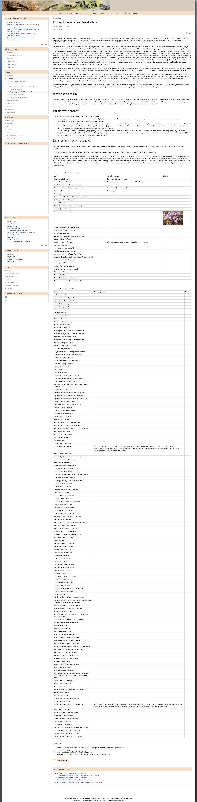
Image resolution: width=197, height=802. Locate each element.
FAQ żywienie (11, 257)
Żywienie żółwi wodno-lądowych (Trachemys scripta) (74, 780)
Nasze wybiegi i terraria (15, 135)
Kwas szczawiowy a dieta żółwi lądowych (21, 86)
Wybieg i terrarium (13, 100)
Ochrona (9, 52)
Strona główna (58, 18)
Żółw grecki (10, 61)
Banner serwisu (9, 282)
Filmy (8, 126)
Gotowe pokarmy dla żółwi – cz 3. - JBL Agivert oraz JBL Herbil (78, 775)
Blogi (112, 13)
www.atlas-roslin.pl (152, 99)
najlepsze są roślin (13, 239)
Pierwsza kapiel (12, 226)
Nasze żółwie (11, 138)
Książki (9, 129)
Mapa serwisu (9, 276)
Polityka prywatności (11, 285)
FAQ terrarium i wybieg (15, 259)
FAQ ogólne (11, 254)
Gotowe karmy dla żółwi (17, 81)
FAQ (82, 13)
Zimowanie (10, 103)
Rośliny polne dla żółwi (15, 89)
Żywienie (10, 78)
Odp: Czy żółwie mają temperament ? (20, 241)
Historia (7, 279)
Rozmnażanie (11, 112)
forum (103, 104)
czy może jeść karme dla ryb (17, 230)
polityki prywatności (117, 800)
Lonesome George (10, 132)
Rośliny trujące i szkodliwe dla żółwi (20, 92)
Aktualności (8, 270)
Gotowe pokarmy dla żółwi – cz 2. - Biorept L (72, 778)
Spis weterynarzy (10, 109)
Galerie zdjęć (92, 13)
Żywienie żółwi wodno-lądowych (18, 97)
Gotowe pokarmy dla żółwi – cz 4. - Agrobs (71, 773)
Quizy (119, 13)
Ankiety (104, 13)
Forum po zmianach (14, 22)
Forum (61, 13)
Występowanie (12, 58)
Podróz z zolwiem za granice (16, 228)
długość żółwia (12, 224)
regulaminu (103, 800)
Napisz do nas (72, 13)
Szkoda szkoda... (13, 222)
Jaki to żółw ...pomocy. (14, 235)
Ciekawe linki (8, 120)
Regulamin (8, 288)
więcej (43, 44)
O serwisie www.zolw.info (12, 273)
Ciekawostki (8, 123)
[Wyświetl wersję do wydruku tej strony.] (187, 33)
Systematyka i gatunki (14, 55)
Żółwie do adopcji (132, 13)
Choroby (9, 106)
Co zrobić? (10, 237)
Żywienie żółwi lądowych (16, 94)
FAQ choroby (11, 261)
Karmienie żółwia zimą (15, 84)
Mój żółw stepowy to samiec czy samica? (21, 232)
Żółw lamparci (11, 67)
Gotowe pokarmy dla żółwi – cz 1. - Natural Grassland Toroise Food (79, 782)
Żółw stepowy (11, 64)
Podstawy (10, 75)
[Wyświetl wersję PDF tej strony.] (190, 33)
